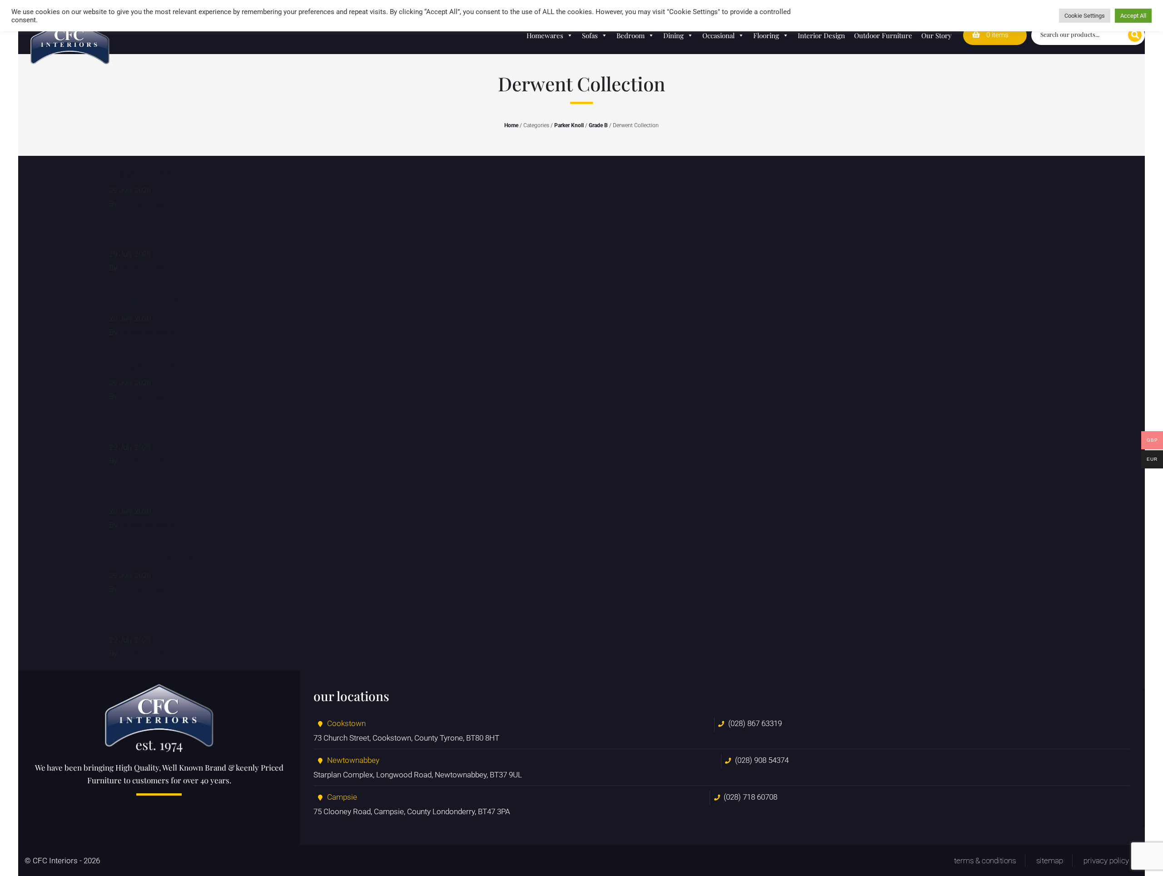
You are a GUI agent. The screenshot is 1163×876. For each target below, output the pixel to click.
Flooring (766, 35)
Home (511, 125)
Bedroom (630, 35)
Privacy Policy (1106, 860)
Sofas (590, 35)
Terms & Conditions (985, 860)
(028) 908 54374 (762, 760)
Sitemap (1049, 860)
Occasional (718, 35)
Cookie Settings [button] (1084, 15)
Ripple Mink (142, 365)
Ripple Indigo (146, 429)
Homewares (545, 35)
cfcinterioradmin (147, 203)
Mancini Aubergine (163, 622)
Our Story (936, 35)
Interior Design (821, 35)
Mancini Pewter (154, 558)
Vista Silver (140, 172)
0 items (996, 35)
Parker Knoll (569, 125)
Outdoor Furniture (883, 35)
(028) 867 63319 (755, 723)
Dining (673, 35)
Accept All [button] (1133, 15)
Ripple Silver (143, 301)
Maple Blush (144, 493)
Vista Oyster (142, 237)
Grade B (598, 125)
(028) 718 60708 (750, 796)
